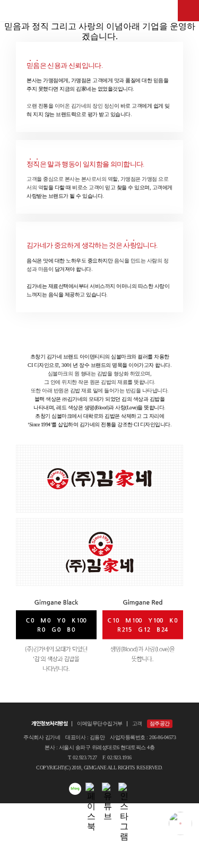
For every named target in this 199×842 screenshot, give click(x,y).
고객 (137, 723)
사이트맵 (188, 10)
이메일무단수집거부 (100, 723)
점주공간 (160, 723)
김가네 (99, 10)
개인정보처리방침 (49, 723)
